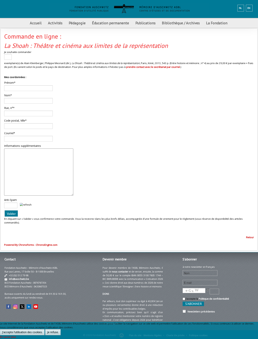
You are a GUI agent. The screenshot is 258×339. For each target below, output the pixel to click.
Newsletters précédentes (200, 311)
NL (240, 7)
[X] (22, 306)
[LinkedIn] (28, 306)
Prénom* (9, 82)
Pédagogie (77, 23)
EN (248, 7)
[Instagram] (15, 306)
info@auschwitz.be (19, 278)
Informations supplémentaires (22, 146)
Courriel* (9, 133)
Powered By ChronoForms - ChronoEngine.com (30, 244)
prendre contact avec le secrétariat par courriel (153, 67)
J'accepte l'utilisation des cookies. (22, 332)
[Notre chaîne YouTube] (35, 306)
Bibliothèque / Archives (181, 23)
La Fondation (216, 23)
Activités (55, 23)
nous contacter (120, 271)
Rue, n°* (9, 108)
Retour (250, 237)
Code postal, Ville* (15, 120)
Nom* (8, 95)
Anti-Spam (10, 200)
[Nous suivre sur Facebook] (8, 306)
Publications (145, 23)
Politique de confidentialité (214, 298)
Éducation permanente (110, 23)
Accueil (36, 23)
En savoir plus (8, 337)
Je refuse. (53, 332)
